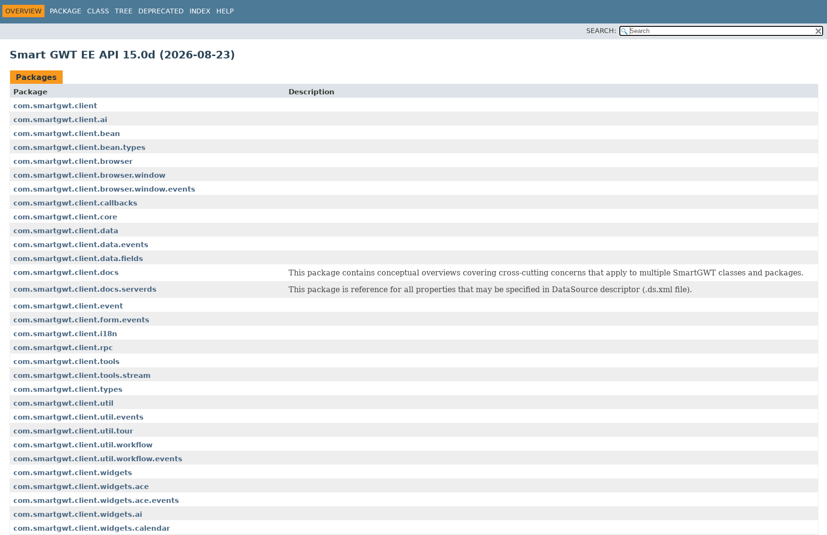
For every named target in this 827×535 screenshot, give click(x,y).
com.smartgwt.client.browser (73, 161)
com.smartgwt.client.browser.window (89, 175)
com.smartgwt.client (55, 106)
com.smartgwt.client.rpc (63, 347)
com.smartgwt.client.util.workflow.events (97, 459)
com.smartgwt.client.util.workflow (83, 445)
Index (200, 11)
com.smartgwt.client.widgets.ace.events (96, 500)
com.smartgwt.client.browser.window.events (104, 189)
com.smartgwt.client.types (68, 389)
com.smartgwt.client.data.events (80, 244)
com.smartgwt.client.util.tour (73, 431)
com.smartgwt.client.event (68, 306)
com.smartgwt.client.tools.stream (82, 375)
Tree (124, 11)
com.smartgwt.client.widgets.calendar (91, 528)
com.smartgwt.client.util (63, 403)
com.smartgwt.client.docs (66, 272)
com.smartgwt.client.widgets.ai (77, 514)
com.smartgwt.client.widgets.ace (81, 486)
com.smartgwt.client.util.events (78, 417)
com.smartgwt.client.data (65, 231)
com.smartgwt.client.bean (66, 133)
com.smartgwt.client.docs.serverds (84, 289)
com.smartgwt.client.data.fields (78, 258)
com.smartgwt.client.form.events (81, 320)
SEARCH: (601, 30)
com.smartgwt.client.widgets (72, 472)
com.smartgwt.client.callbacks (75, 203)
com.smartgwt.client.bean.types (79, 147)
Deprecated (161, 11)
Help (225, 11)
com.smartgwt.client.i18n (65, 334)
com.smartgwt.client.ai (60, 119)
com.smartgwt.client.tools (66, 361)
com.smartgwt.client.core (65, 217)
